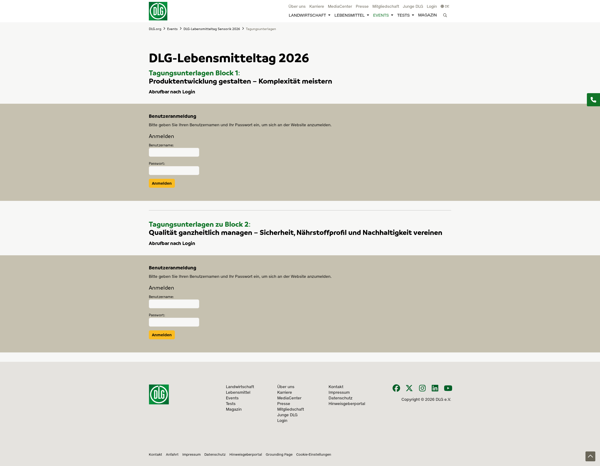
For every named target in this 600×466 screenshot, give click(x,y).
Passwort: (157, 163)
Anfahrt (172, 454)
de (446, 6)
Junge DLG (413, 7)
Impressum (191, 454)
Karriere (316, 7)
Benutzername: (161, 145)
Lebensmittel (349, 16)
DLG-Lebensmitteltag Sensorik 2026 (212, 29)
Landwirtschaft (307, 16)
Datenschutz (215, 454)
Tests (403, 16)
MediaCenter (340, 7)
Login (432, 7)
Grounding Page (279, 454)
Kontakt (155, 454)
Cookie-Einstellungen (313, 454)
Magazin (427, 15)
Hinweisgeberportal (245, 454)
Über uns (297, 7)
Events (381, 16)
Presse (362, 7)
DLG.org (155, 29)
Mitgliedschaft (385, 7)
